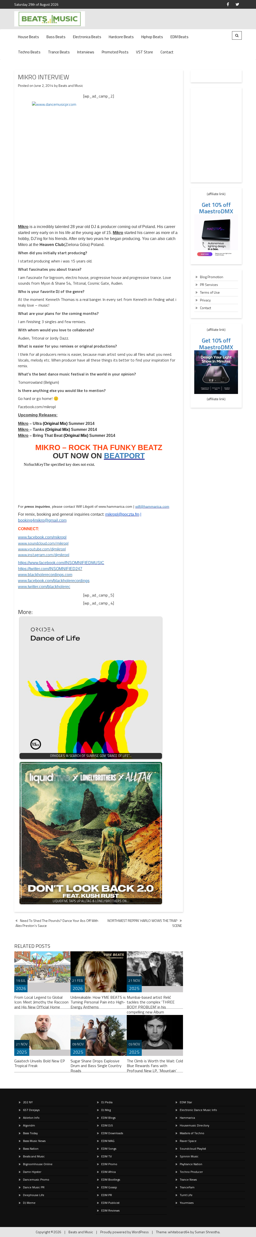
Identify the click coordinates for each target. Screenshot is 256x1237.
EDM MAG (107, 1140)
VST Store (144, 52)
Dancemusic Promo (36, 1179)
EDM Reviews (110, 1210)
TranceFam (187, 1187)
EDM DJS (107, 1125)
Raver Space (188, 1140)
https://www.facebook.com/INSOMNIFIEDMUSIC (61, 563)
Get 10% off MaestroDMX (216, 208)
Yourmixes (187, 1202)
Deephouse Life (33, 1195)
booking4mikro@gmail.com (42, 520)
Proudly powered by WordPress (124, 1232)
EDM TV (106, 1156)
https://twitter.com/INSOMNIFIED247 (50, 569)
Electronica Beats (87, 37)
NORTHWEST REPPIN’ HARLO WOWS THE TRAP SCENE (145, 923)
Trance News (188, 1179)
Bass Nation (30, 1148)
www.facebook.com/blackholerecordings (54, 581)
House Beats (28, 37)
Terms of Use (210, 292)
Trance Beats (59, 52)
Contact (167, 52)
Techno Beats (29, 52)
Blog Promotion (211, 276)
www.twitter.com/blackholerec (44, 587)
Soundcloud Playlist (193, 1148)
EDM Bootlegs (110, 1179)
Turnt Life (186, 1195)
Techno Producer (191, 1171)
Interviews (85, 52)
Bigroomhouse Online (37, 1164)
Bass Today (30, 1133)
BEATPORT (124, 456)
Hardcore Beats (121, 37)
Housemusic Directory (194, 1125)
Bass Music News (34, 1140)
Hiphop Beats (152, 37)
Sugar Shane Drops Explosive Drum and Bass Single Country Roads (96, 1066)
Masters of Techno (192, 1133)
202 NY (28, 1102)
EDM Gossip (109, 1187)
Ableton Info (31, 1117)
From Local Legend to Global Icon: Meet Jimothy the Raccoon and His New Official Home (41, 1002)
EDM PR (106, 1195)
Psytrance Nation (191, 1164)
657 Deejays (31, 1110)
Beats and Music (70, 85)
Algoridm (29, 1125)
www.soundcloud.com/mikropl (43, 543)
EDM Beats (179, 37)
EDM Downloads (112, 1133)
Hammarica (187, 1117)
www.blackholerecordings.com (45, 575)
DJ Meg (106, 1110)
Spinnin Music (189, 1156)
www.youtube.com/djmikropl (42, 549)
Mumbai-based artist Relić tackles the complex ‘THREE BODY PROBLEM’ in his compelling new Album (150, 1004)
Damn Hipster (32, 1171)
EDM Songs (108, 1148)
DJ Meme (29, 1202)
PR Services (209, 284)
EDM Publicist (110, 1202)
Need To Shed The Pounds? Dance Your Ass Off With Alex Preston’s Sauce (57, 923)
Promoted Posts (115, 52)
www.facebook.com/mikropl (42, 537)
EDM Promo (109, 1164)
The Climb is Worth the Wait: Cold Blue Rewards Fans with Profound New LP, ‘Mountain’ (155, 1066)
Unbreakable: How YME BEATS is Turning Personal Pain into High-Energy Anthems (98, 1002)
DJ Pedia (106, 1102)
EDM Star (186, 1102)
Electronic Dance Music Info (198, 1110)
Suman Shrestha (207, 1232)
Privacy (205, 300)
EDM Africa (108, 1171)
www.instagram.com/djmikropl (43, 555)
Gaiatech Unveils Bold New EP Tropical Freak (39, 1063)
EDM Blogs (108, 1117)
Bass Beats (56, 37)
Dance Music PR (33, 1187)
